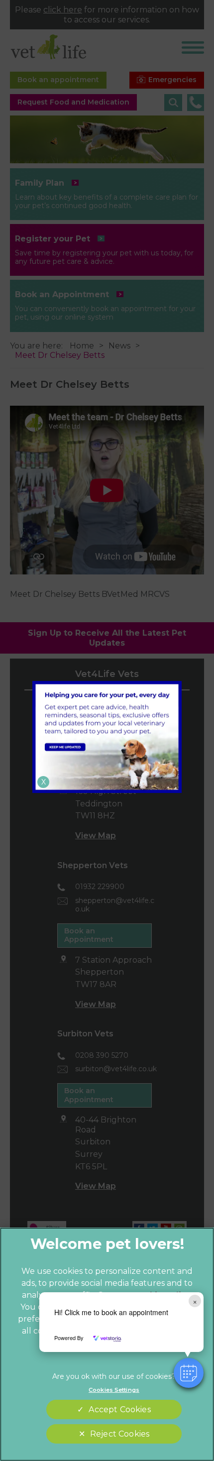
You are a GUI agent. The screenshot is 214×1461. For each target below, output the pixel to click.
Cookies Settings (114, 1389)
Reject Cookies (119, 1434)
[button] (189, 1373)
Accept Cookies (119, 1409)
